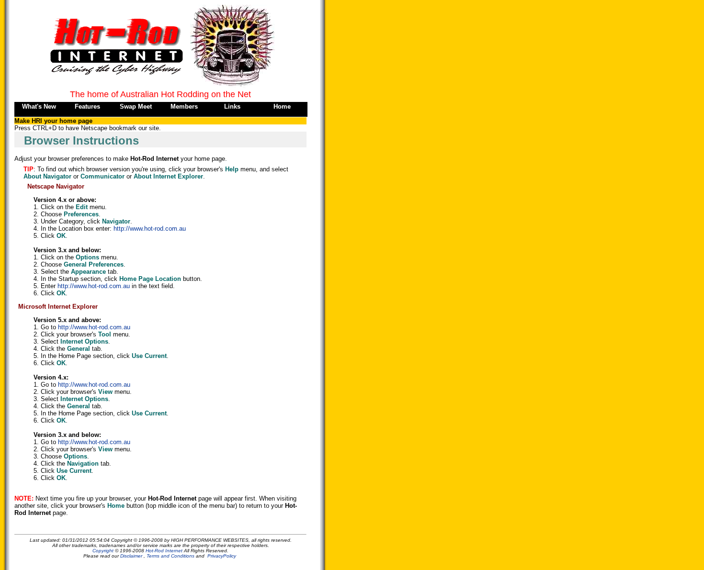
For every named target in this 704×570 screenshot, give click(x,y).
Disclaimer (131, 556)
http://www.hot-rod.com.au (150, 228)
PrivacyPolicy (221, 556)
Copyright (103, 550)
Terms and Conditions (170, 556)
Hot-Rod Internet (164, 550)
